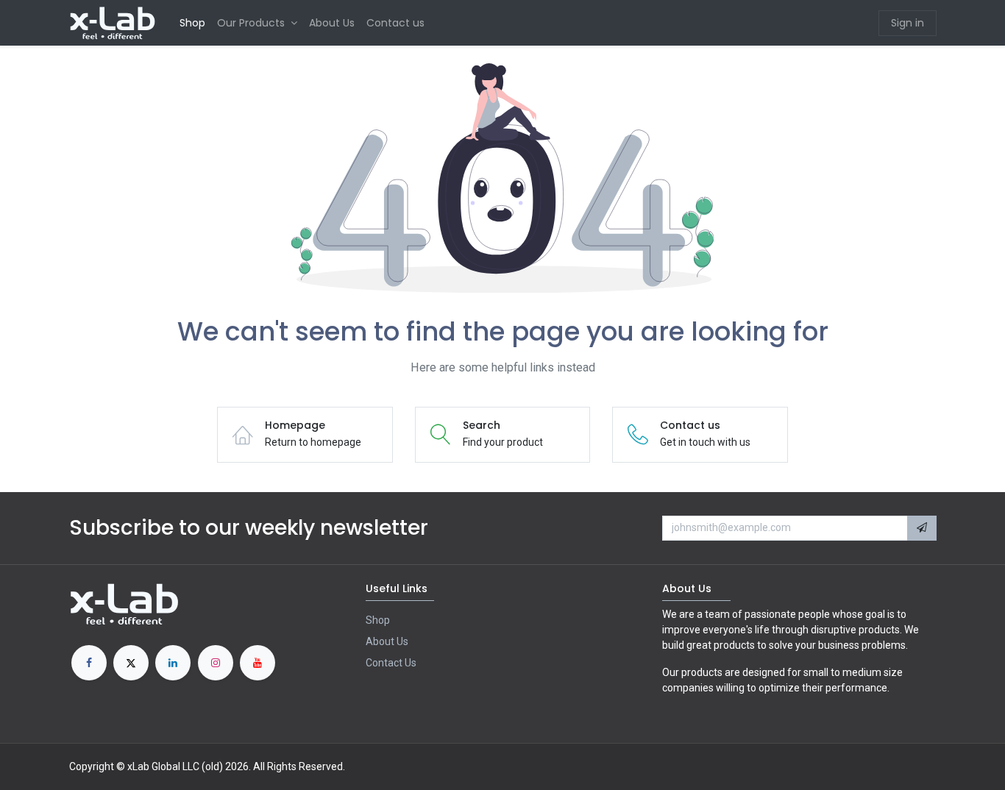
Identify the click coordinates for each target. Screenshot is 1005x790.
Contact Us (391, 663)
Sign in (907, 22)
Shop (378, 620)
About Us (387, 641)
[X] (131, 662)
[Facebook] (89, 662)
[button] (922, 528)
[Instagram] (215, 662)
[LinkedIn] (173, 662)
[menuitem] (192, 23)
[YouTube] (257, 662)
